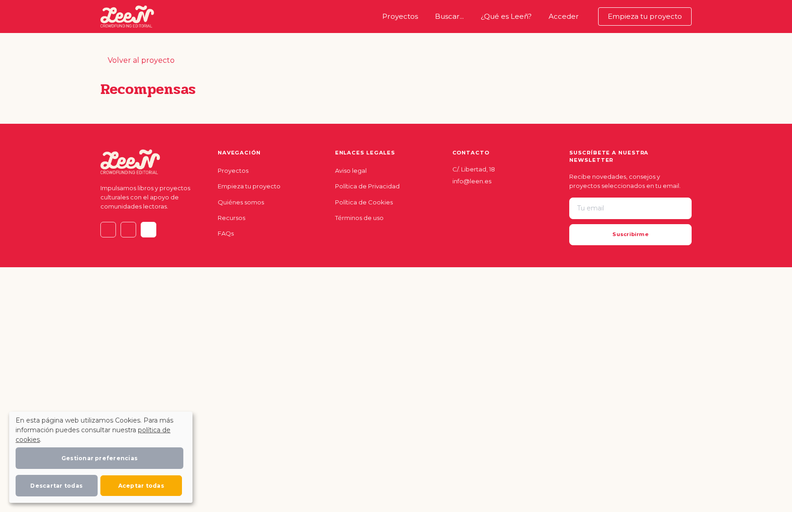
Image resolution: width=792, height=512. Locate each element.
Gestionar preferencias (99, 458)
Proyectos (402, 16)
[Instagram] (128, 229)
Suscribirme (630, 234)
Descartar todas (56, 485)
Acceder (564, 16)
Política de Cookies (364, 202)
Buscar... (449, 16)
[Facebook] (148, 229)
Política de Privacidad (367, 186)
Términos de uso (359, 217)
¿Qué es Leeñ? (506, 16)
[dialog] (100, 457)
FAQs (226, 233)
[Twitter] (108, 229)
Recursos (231, 217)
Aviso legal (351, 170)
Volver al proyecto (140, 60)
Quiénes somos (241, 202)
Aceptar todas (141, 485)
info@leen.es (471, 181)
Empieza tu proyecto (645, 16)
